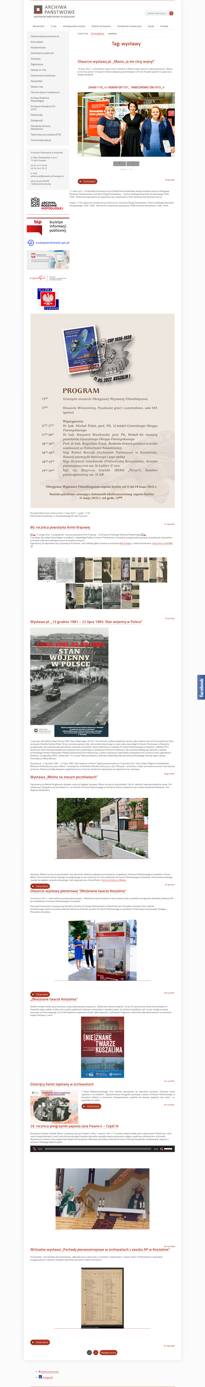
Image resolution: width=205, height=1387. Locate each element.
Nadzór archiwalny (101, 26)
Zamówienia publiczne (42, 53)
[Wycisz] (161, 1148)
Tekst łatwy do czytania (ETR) (46, 134)
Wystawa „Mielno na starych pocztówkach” (64, 776)
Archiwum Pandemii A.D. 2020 (43, 108)
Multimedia (36, 115)
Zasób (151, 26)
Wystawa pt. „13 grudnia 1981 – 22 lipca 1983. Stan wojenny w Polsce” (86, 621)
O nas (54, 26)
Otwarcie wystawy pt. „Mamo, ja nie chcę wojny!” (116, 61)
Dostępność (37, 120)
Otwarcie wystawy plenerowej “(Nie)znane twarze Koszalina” (78, 890)
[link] (125, 543)
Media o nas (37, 86)
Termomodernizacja (41, 140)
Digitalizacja (37, 64)
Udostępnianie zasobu (74, 26)
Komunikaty (37, 42)
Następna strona (108, 1352)
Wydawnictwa (38, 47)
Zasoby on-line (38, 70)
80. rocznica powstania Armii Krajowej (60, 527)
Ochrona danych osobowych (45, 92)
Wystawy (36, 58)
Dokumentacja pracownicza (45, 36)
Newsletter (36, 81)
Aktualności (39, 26)
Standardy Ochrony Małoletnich (40, 127)
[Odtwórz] (34, 1148)
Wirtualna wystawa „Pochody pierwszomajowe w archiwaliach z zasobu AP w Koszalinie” (100, 1249)
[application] (102, 1149)
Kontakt (164, 26)
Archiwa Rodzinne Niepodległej (40, 99)
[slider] (168, 1148)
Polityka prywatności (49, 1371)
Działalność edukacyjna (129, 26)
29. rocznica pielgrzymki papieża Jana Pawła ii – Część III (74, 1125)
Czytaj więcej (90, 182)
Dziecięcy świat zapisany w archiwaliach (62, 1084)
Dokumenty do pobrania (43, 75)
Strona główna (97, 33)
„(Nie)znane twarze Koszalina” (54, 999)
